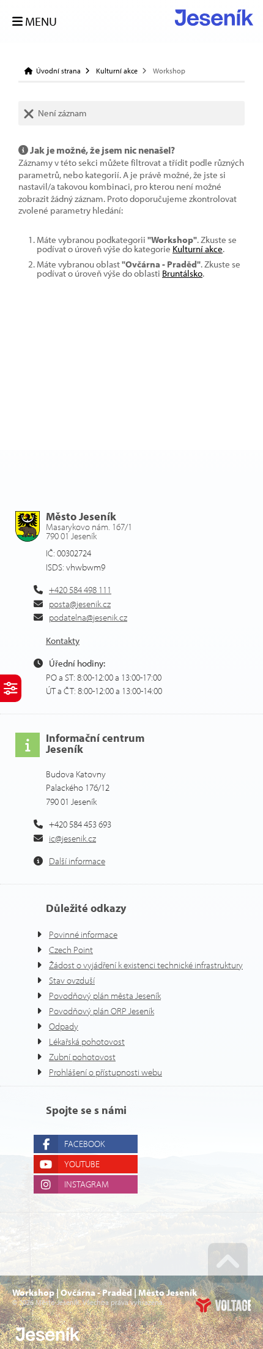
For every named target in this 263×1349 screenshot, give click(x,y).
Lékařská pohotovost (87, 1041)
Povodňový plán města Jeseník (105, 995)
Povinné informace (83, 934)
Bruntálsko (182, 273)
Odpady (63, 1026)
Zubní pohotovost (82, 1057)
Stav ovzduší (72, 980)
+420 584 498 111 (80, 590)
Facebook (84, 1143)
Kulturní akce (117, 71)
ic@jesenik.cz (72, 838)
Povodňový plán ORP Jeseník (101, 1011)
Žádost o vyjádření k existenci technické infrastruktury (146, 965)
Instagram (86, 1184)
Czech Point (71, 949)
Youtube (82, 1164)
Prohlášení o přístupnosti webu (105, 1072)
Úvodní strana (214, 17)
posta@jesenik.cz (80, 604)
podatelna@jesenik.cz (88, 617)
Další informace (77, 861)
